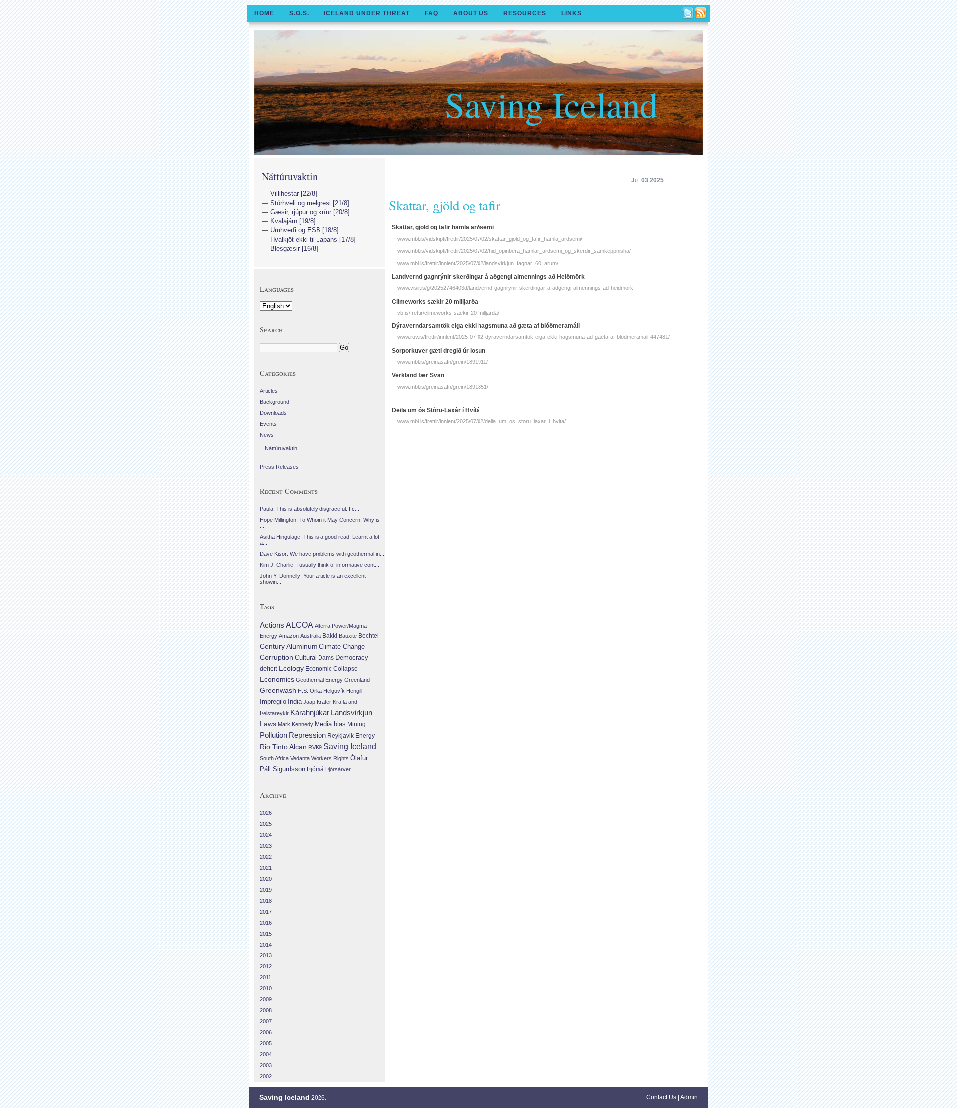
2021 (266, 868)
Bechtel (368, 636)
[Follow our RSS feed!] (701, 13)
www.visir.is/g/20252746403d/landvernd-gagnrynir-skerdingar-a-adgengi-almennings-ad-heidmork (515, 288)
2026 (266, 813)
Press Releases (279, 467)
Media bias (330, 724)
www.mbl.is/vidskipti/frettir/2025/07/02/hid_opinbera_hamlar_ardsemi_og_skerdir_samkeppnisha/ (514, 251)
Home (264, 13)
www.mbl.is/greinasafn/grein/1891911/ (442, 362)
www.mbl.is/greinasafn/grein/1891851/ (442, 387)
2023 (266, 846)
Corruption (276, 657)
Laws (268, 724)
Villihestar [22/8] (293, 193)
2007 (266, 1021)
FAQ (431, 13)
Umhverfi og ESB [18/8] (304, 230)
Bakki (329, 636)
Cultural (306, 657)
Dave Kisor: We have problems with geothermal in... (322, 554)
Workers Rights (330, 758)
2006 (266, 1032)
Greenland (357, 680)
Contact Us (661, 1097)
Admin (689, 1097)
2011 (265, 977)
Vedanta (300, 758)
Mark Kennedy (295, 724)
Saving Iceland (551, 104)
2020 (266, 879)
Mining (356, 724)
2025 (266, 824)
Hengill (354, 691)
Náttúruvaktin (290, 176)
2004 (266, 1054)
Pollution (273, 735)
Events (268, 424)
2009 (266, 999)
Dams (326, 657)
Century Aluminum (289, 646)
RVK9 (315, 747)
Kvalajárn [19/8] (293, 221)
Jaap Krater (317, 702)
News (267, 435)
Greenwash (278, 690)
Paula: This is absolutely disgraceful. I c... (309, 509)
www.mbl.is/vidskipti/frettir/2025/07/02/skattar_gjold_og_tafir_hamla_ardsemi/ (489, 239)
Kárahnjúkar (309, 713)
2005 (266, 1043)
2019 (266, 890)
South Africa (274, 758)
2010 (266, 988)
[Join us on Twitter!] (688, 13)
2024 (266, 835)
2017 (266, 912)
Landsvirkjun (351, 712)
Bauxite (348, 636)
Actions (272, 625)
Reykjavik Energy (351, 735)
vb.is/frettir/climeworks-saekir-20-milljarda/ (448, 313)
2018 (266, 901)
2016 (266, 923)
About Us (470, 13)
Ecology (291, 668)
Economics (277, 679)
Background (274, 402)
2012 (266, 966)
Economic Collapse (331, 668)
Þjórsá (315, 769)
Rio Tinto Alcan (283, 747)
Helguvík (334, 691)
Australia (310, 636)
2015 (266, 934)
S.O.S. (299, 13)
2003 (266, 1065)
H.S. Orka (310, 691)
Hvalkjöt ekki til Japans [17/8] (313, 239)
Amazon (289, 636)
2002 (266, 1076)
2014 (266, 945)
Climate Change (342, 646)
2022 (266, 857)
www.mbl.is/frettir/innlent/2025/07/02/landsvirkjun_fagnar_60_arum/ (477, 263)
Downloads (273, 413)
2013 (266, 955)
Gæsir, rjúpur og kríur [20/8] (310, 212)
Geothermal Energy (319, 680)
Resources (524, 13)
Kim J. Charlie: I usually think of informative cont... (319, 565)
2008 (266, 1010)
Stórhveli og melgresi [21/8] (309, 203)
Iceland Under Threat (367, 13)
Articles (269, 391)
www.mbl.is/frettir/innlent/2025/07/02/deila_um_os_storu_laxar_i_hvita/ (481, 421)
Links (571, 13)
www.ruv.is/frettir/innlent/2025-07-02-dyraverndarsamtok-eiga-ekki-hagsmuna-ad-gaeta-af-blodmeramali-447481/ (533, 337)
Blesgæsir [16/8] (294, 248)
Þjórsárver (338, 769)
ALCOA (299, 625)
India (295, 701)
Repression (307, 735)
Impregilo (273, 701)
